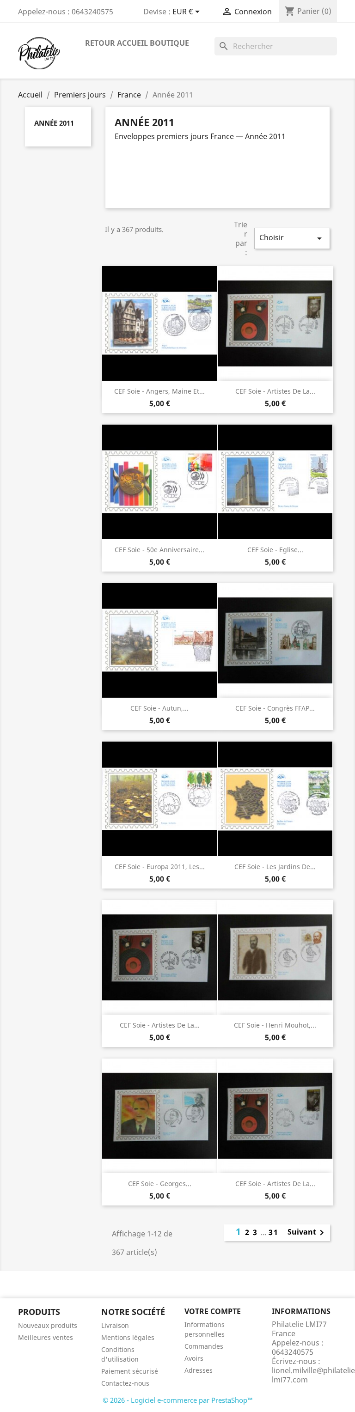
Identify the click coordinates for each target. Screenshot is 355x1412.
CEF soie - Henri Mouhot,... (275, 1025)
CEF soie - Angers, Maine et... (159, 391)
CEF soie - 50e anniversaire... (159, 549)
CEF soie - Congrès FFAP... (275, 708)
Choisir (292, 238)
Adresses (198, 1370)
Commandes (203, 1346)
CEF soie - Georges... (159, 1183)
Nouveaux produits (47, 1325)
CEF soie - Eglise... (275, 549)
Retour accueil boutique (137, 43)
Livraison (115, 1325)
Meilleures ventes (45, 1337)
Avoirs (193, 1358)
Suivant (307, 1232)
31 (274, 1232)
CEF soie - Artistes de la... (275, 391)
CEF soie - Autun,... (159, 708)
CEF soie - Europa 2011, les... (160, 866)
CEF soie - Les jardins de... (275, 866)
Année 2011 (54, 123)
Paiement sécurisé (129, 1371)
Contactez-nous (125, 1383)
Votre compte (212, 1311)
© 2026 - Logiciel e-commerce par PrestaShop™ (178, 1400)
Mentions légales (127, 1337)
